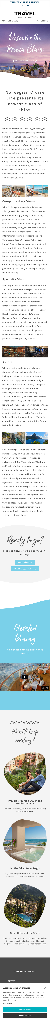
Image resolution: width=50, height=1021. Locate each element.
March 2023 (10, 20)
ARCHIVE (42, 20)
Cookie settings (25, 1015)
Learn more (7, 1003)
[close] (45, 987)
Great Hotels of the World (25, 933)
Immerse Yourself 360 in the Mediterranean (25, 802)
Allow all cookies (25, 1009)
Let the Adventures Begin (25, 868)
